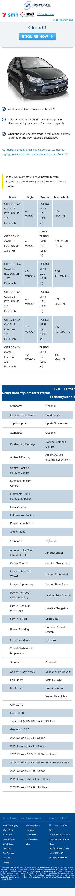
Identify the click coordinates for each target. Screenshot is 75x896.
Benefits (6, 858)
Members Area (33, 825)
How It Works (9, 839)
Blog (28, 844)
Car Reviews (9, 853)
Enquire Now (37, 37)
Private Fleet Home (37, 5)
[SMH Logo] (10, 15)
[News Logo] (27, 15)
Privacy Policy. (6, 879)
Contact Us (8, 862)
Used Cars (8, 844)
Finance (6, 848)
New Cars (7, 835)
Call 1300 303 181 (63, 20)
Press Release (45, 14)
